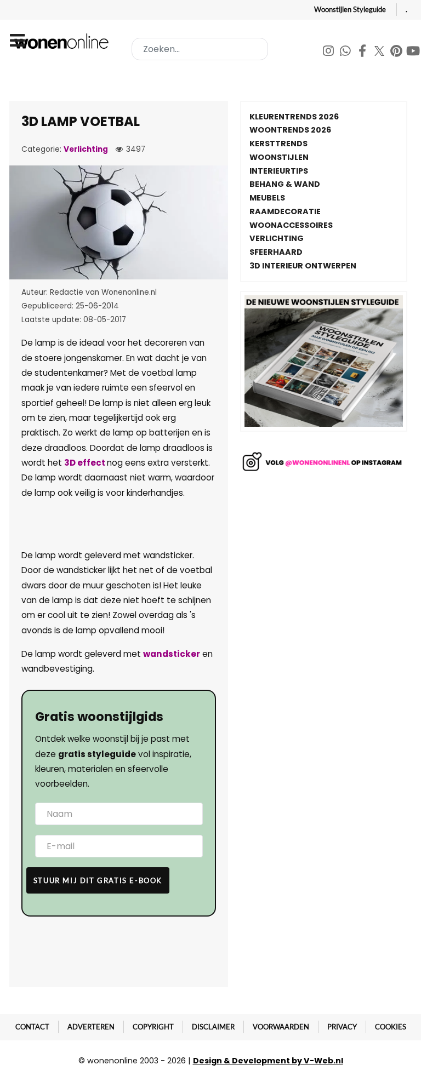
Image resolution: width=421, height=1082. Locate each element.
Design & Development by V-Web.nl (268, 1060)
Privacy (342, 1026)
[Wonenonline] (63, 41)
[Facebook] (363, 52)
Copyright (153, 1026)
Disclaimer (213, 1026)
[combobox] (200, 49)
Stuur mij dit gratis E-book (97, 880)
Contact (32, 1026)
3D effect (85, 462)
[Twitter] (380, 52)
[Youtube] (413, 52)
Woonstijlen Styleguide (350, 9)
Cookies (390, 1026)
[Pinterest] (397, 52)
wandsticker (171, 654)
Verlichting (86, 149)
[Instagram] (329, 52)
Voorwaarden (281, 1026)
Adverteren (91, 1026)
